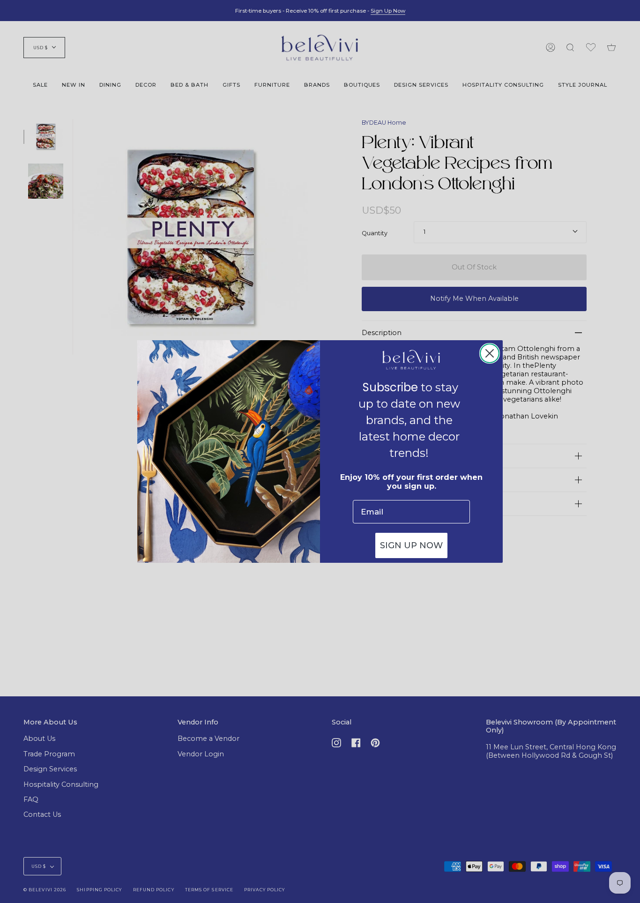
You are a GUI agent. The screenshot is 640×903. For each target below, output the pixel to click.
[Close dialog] (489, 353)
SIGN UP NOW (411, 545)
